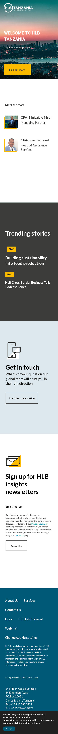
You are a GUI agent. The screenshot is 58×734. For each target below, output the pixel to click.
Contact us (19, 535)
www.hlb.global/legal (19, 665)
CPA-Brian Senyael (35, 140)
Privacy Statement (39, 524)
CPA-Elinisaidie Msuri (36, 117)
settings (34, 723)
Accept (9, 729)
